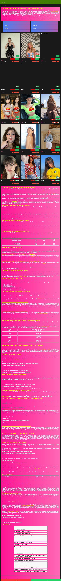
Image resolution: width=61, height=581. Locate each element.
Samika (42, 119)
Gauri (22, 180)
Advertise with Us (24, 578)
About (37, 2)
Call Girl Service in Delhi (20, 359)
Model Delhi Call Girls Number (43, 326)
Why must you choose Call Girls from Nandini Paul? (22, 531)
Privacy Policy (6, 578)
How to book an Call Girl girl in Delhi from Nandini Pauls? (23, 533)
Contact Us (30, 578)
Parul (22, 59)
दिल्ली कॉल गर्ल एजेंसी (36, 468)
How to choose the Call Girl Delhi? (19, 529)
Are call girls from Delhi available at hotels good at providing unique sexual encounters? (29, 569)
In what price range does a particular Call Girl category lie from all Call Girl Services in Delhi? (29, 571)
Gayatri (2, 180)
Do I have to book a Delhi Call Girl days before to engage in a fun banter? (26, 567)
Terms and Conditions (13, 578)
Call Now (12, 89)
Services (44, 2)
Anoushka (3, 89)
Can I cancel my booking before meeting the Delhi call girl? (24, 560)
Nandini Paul (4, 2)
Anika (2, 150)
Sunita (42, 180)
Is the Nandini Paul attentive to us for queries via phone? (23, 553)
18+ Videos (6, 31)
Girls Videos (6, 28)
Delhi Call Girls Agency (37, 234)
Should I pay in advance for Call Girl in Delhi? (21, 540)
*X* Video (34, 31)
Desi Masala (6, 25)
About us (19, 578)
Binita (42, 89)
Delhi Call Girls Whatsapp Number (35, 256)
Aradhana (3, 119)
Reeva (22, 150)
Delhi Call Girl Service (44, 190)
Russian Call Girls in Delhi (43, 313)
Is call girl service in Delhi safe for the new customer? (23, 542)
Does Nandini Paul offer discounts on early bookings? (23, 562)
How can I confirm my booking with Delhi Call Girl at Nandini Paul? (25, 548)
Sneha (42, 150)
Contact (58, 2)
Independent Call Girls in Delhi (28, 505)
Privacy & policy (53, 2)
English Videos (34, 28)
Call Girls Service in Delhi (9, 279)
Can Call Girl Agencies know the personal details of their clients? (25, 558)
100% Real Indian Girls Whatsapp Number (32, 209)
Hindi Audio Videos (35, 25)
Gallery (40, 2)
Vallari (2, 59)
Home (34, 2)
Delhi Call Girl (41, 298)
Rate (48, 2)
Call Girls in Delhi (54, 11)
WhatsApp (17, 89)
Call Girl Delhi (52, 193)
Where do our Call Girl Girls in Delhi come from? (22, 546)
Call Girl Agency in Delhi (13, 511)
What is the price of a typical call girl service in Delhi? (23, 535)
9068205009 (16, 580)
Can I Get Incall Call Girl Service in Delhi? (21, 544)
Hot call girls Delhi (28, 224)
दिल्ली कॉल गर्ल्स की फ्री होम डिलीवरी (44, 349)
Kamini (22, 89)
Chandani (43, 59)
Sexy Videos (6, 22)
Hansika (22, 119)
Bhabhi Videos (34, 22)
